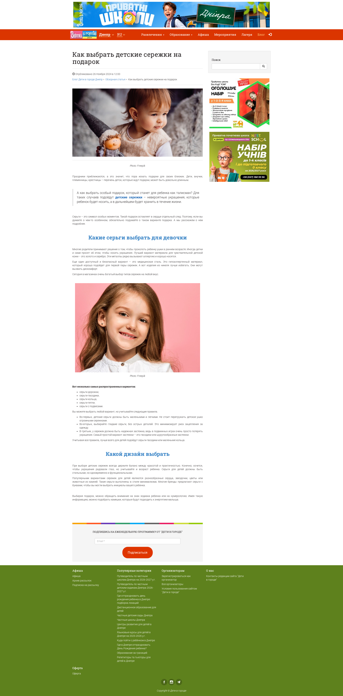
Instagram (171, 682)
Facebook (164, 682)
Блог (261, 34)
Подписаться (137, 552)
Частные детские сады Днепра (135, 615)
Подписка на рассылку (85, 585)
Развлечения (152, 34)
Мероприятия (225, 34)
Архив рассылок (81, 580)
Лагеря (247, 34)
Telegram (179, 682)
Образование (180, 34)
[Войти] (271, 34)
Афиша (203, 34)
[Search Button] (263, 66)
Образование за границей (132, 652)
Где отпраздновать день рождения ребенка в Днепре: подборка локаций (133, 599)
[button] (106, 34)
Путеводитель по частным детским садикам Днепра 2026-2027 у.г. (135, 588)
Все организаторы (172, 584)
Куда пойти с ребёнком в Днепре (136, 640)
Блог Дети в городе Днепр (87, 79)
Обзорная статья (115, 79)
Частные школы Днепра (131, 619)
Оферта (76, 673)
